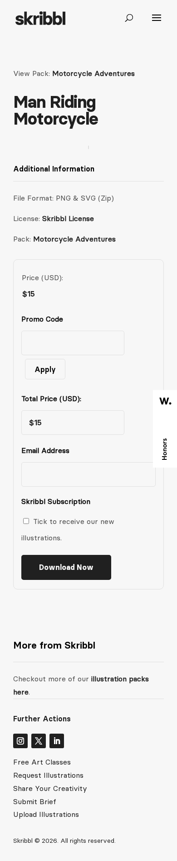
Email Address (47, 450)
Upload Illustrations (46, 814)
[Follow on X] (38, 741)
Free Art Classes (42, 761)
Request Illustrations (48, 775)
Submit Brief (34, 801)
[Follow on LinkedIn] (56, 741)
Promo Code (42, 318)
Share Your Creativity (50, 788)
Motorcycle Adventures (93, 73)
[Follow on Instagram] (20, 741)
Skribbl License (68, 218)
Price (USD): (42, 277)
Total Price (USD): (51, 398)
